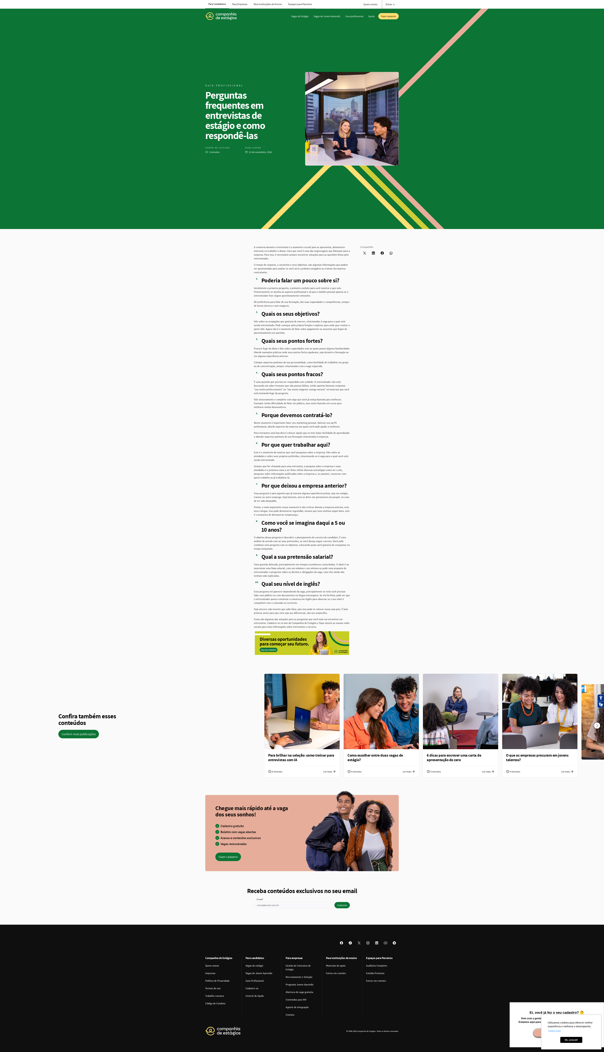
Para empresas (294, 958)
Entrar (389, 4)
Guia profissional (354, 16)
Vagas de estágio (254, 965)
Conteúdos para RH (296, 999)
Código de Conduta (215, 1003)
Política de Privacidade (217, 981)
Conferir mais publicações (79, 734)
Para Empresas (239, 4)
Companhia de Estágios (218, 958)
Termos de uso (213, 988)
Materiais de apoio (335, 965)
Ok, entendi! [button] (571, 1040)
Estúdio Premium (375, 973)
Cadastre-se (252, 988)
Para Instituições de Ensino (268, 4)
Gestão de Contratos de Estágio (298, 967)
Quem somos (371, 4)
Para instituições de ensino (341, 958)
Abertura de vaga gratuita (299, 992)
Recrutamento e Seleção (299, 977)
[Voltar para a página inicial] (221, 16)
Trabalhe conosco (214, 996)
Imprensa (210, 973)
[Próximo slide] (597, 725)
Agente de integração (297, 1007)
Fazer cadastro (388, 16)
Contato (290, 1015)
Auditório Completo (376, 965)
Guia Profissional (255, 981)
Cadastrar (342, 905)
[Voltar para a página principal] (222, 1031)
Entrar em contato (336, 973)
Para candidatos (255, 958)
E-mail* (260, 899)
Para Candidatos (217, 4)
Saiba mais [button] (554, 1030)
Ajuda (371, 16)
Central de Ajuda (255, 996)
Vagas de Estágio (300, 16)
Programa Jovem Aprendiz (299, 984)
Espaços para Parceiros (300, 4)
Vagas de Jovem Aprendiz (327, 16)
